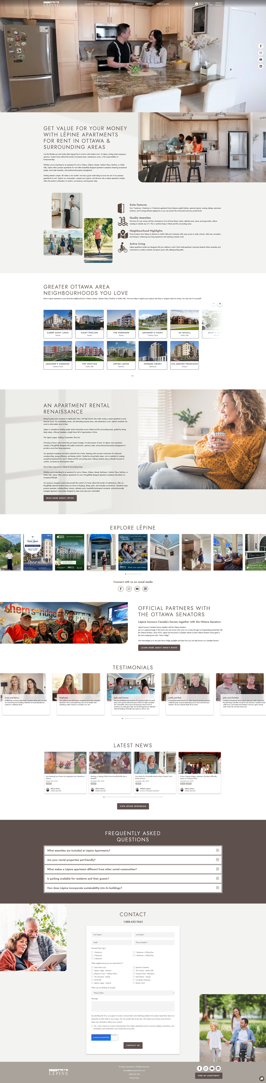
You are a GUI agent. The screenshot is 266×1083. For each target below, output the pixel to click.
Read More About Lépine (60, 498)
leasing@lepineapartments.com (134, 1070)
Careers (150, 4)
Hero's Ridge (163, 4)
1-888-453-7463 (134, 1074)
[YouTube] (260, 59)
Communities (91, 4)
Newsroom (113, 4)
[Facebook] (260, 46)
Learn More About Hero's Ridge (159, 648)
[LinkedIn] (260, 66)
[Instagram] (260, 52)
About (103, 4)
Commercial (127, 4)
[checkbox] (133, 955)
